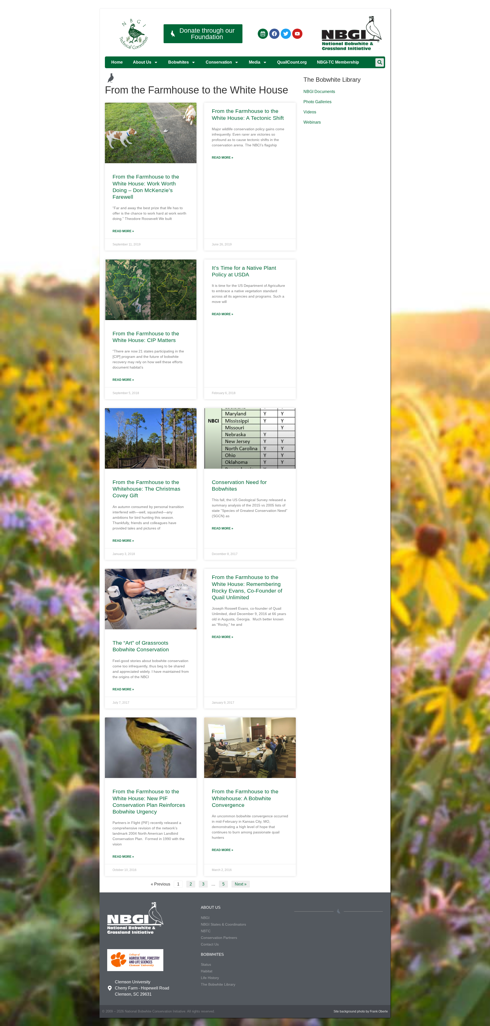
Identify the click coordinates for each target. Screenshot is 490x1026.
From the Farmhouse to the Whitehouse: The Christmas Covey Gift (146, 489)
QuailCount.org (292, 62)
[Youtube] (297, 34)
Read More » (123, 231)
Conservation (219, 62)
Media (254, 62)
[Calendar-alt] (263, 34)
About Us (142, 62)
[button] (379, 62)
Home (117, 62)
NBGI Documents (319, 91)
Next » (241, 884)
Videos (309, 112)
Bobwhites (178, 62)
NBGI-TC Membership (338, 62)
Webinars (312, 122)
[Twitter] (286, 34)
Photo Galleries (317, 102)
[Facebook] (274, 34)
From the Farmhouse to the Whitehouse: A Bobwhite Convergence (245, 798)
